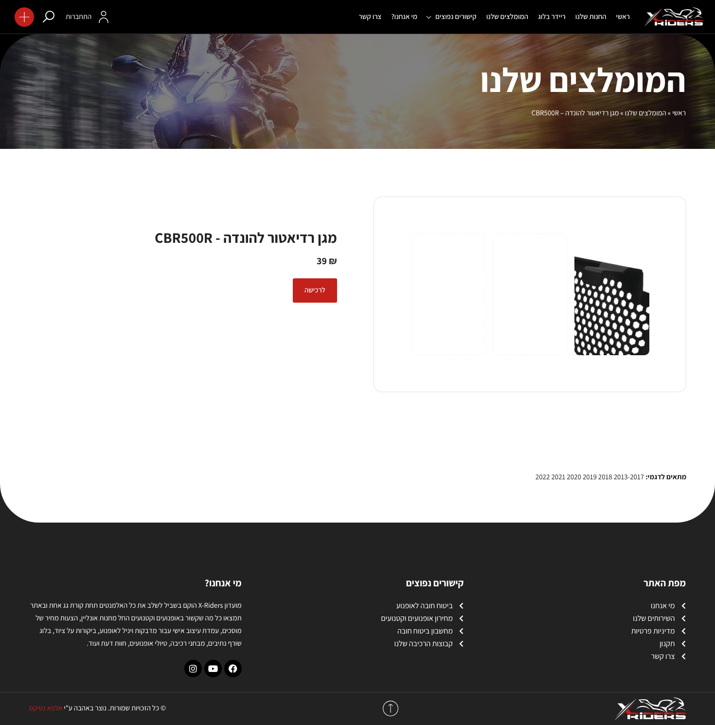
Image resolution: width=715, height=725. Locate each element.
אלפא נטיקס (45, 708)
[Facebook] (233, 668)
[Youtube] (213, 668)
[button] (24, 17)
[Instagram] (193, 668)
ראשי (679, 113)
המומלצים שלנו (645, 113)
